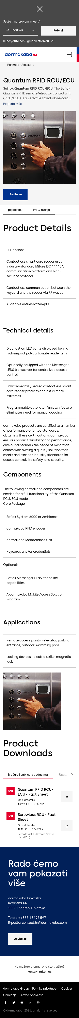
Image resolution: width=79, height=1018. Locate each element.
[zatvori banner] (39, 9)
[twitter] (13, 1002)
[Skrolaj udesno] (68, 775)
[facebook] (5, 1002)
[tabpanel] (39, 813)
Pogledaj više (12, 104)
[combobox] (20, 31)
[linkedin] (30, 1002)
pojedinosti (15, 210)
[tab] (28, 775)
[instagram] (38, 1002)
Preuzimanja (41, 210)
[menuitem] (21, 54)
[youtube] (21, 1002)
